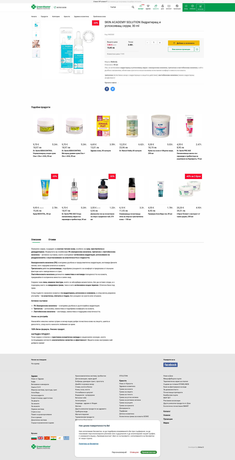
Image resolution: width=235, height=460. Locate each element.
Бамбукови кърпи (170, 395)
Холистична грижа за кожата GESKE (134, 416)
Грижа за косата (126, 389)
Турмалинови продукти (84, 417)
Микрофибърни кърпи (172, 379)
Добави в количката (185, 43)
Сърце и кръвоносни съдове (42, 423)
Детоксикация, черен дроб (86, 379)
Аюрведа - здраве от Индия (86, 403)
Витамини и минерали (40, 384)
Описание (36, 239)
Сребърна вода (81, 411)
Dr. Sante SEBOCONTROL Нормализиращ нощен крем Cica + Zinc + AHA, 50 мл (44, 153)
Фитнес (78, 406)
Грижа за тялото (126, 394)
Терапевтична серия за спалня (175, 381)
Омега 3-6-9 (36, 387)
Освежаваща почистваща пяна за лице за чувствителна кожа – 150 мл (131, 216)
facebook (170, 365)
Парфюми (123, 411)
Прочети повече (111, 83)
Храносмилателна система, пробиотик (90, 376)
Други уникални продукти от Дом (176, 403)
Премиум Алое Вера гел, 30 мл (160, 214)
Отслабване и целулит (84, 392)
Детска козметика (126, 414)
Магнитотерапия (82, 414)
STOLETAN (123, 376)
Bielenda (114, 62)
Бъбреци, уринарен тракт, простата (89, 381)
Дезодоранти (124, 408)
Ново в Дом (168, 376)
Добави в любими (197, 51)
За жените (35, 403)
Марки (166, 423)
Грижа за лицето (126, 392)
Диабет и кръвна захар (84, 384)
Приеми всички (148, 452)
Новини (166, 415)
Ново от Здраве (37, 379)
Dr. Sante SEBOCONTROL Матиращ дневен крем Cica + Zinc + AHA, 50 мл (73, 153)
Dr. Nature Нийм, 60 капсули (130, 151)
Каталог (166, 411)
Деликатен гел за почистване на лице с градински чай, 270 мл (102, 216)
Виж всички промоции (181, 49)
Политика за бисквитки (88, 443)
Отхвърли (134, 452)
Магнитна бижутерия (83, 420)
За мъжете (35, 406)
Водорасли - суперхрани (85, 395)
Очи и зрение (36, 417)
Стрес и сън (36, 412)
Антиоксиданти (37, 395)
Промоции (168, 419)
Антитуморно (80, 401)
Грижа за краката (126, 405)
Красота (122, 381)
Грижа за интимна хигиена (130, 400)
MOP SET (166, 398)
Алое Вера (35, 392)
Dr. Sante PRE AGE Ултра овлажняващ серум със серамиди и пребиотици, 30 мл (74, 216)
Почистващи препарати (173, 392)
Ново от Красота (126, 384)
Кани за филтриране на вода (174, 387)
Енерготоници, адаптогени (42, 398)
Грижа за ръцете (126, 403)
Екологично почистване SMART (176, 406)
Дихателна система (39, 420)
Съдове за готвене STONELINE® (176, 384)
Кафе (33, 382)
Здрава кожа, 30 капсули (101, 151)
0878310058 (61, 7)
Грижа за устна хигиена (128, 397)
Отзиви (52, 239)
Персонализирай (119, 452)
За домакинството (170, 390)
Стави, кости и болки (83, 387)
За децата (35, 401)
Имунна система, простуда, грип (44, 390)
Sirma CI (201, 447)
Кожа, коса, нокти (82, 390)
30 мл (115, 65)
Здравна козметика (127, 386)
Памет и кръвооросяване (41, 414)
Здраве (34, 376)
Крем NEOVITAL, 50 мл (42, 214)
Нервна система (37, 409)
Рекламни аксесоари (171, 401)
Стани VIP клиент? (100, 1)
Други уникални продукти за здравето (90, 409)
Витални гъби (80, 398)
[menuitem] (200, 7)
